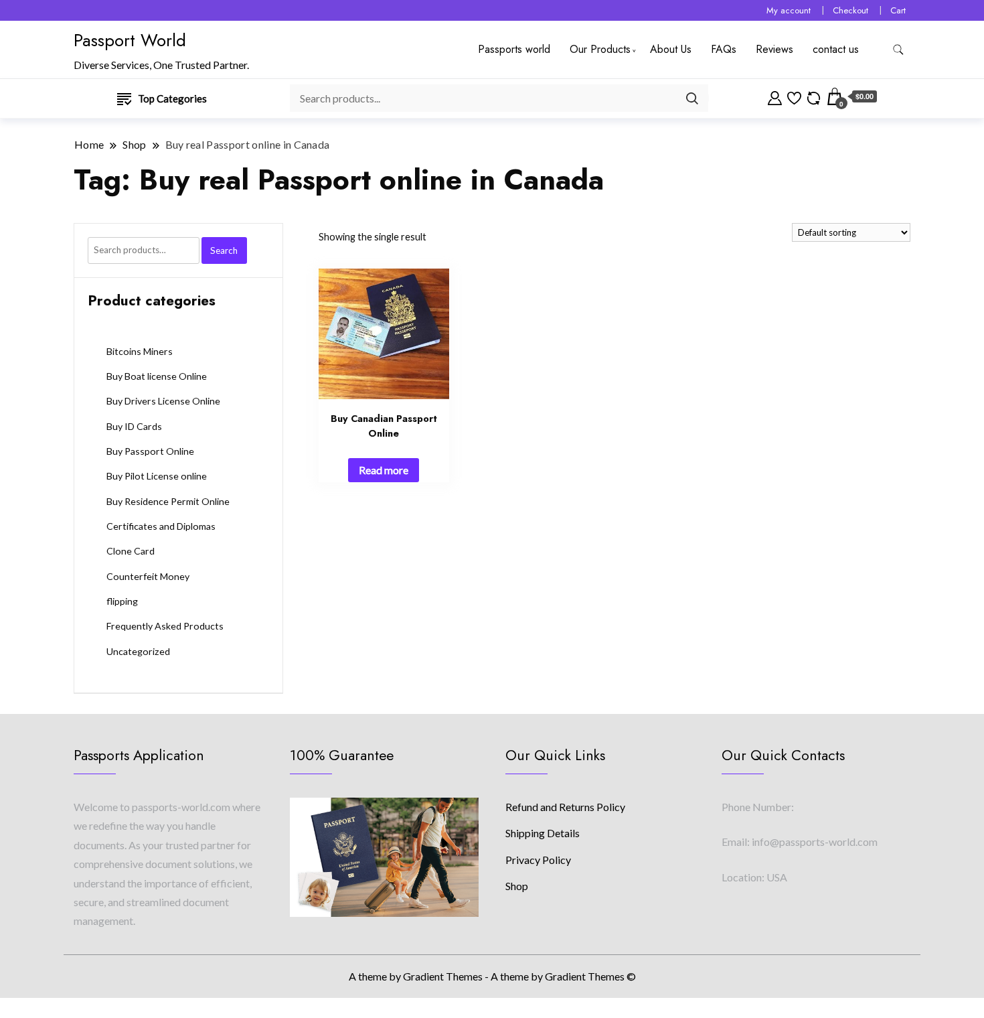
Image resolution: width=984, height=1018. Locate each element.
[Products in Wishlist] (794, 96)
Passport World (130, 40)
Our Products (600, 49)
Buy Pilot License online (156, 476)
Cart (898, 10)
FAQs (723, 49)
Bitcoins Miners (139, 351)
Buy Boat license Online (156, 376)
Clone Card (130, 551)
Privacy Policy (538, 859)
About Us (670, 49)
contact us (836, 49)
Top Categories (172, 98)
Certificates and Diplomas (161, 526)
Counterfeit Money (147, 576)
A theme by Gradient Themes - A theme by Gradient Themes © (492, 976)
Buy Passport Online (150, 451)
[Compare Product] (814, 96)
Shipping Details (542, 832)
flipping (122, 601)
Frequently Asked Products (165, 626)
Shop (516, 885)
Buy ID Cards (134, 426)
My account (788, 10)
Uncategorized (138, 651)
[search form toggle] (898, 50)
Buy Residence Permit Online (168, 501)
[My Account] (775, 96)
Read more (383, 469)
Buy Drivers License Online (163, 401)
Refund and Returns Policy (565, 806)
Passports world (514, 49)
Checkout (850, 10)
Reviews (774, 49)
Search (224, 250)
